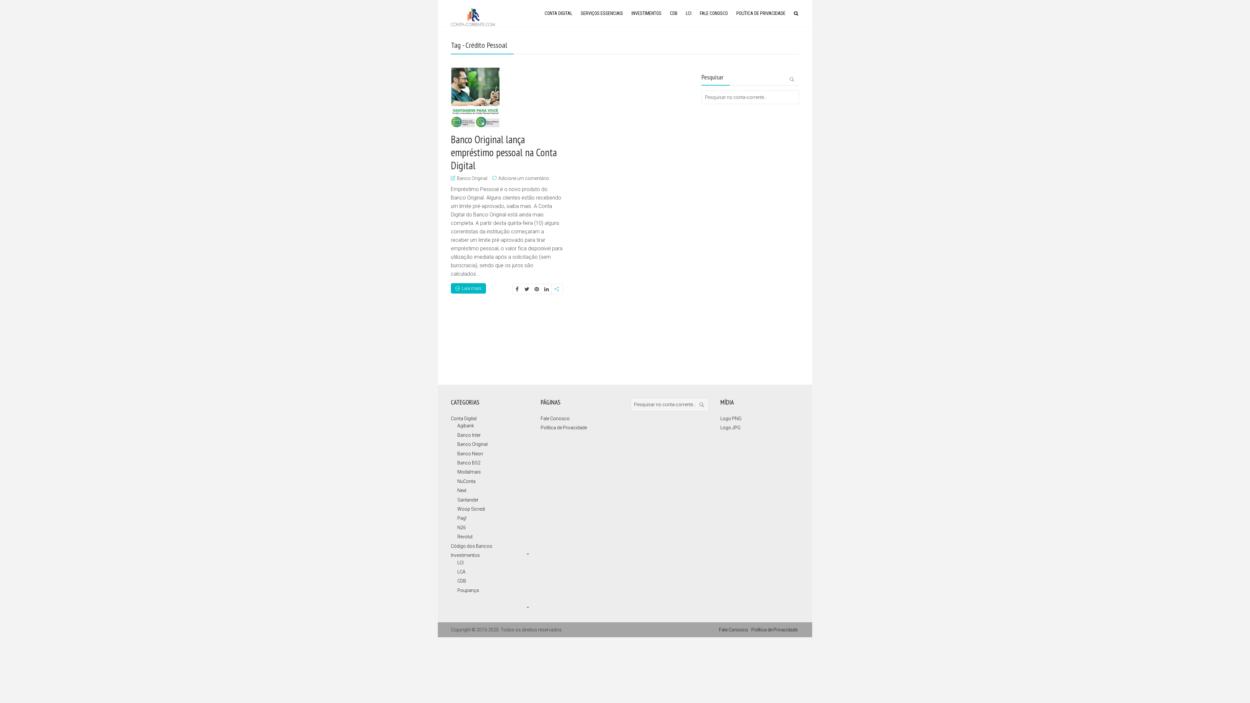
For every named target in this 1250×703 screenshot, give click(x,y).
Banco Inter (469, 435)
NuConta (466, 481)
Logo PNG (731, 418)
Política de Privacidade (760, 13)
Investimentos (646, 13)
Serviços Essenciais (602, 13)
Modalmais (469, 472)
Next (461, 490)
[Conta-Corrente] (473, 16)
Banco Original (472, 178)
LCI (688, 13)
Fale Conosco (714, 13)
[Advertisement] (734, 130)
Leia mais (471, 288)
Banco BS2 (468, 462)
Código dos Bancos (471, 546)
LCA (461, 571)
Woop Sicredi (471, 509)
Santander (468, 500)
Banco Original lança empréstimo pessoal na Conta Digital (504, 152)
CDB (673, 13)
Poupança (468, 590)
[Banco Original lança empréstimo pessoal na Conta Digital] (475, 97)
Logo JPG (730, 427)
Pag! (461, 518)
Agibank (465, 425)
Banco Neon (470, 453)
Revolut (465, 536)
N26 (461, 527)
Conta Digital (558, 13)
